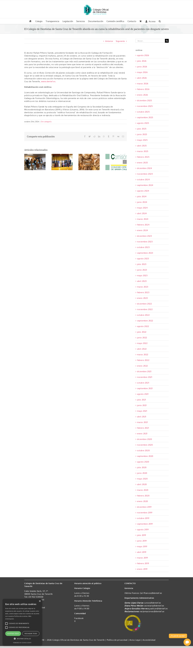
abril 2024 (142, 213)
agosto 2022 (143, 326)
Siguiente (120, 41)
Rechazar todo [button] (31, 633)
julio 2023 (141, 264)
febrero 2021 (143, 428)
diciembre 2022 (144, 303)
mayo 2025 (142, 140)
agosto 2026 (143, 55)
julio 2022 (141, 332)
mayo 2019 (142, 546)
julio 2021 (141, 399)
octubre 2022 (143, 315)
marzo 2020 (142, 490)
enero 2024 (142, 230)
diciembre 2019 (144, 507)
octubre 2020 (143, 450)
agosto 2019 (143, 529)
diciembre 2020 (144, 439)
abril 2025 (142, 145)
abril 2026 (142, 78)
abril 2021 (141, 416)
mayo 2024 (142, 208)
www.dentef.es (48, 81)
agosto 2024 (143, 191)
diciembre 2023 (144, 236)
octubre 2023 (143, 247)
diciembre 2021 (144, 371)
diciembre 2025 (144, 100)
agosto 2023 (143, 258)
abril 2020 (142, 484)
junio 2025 (142, 134)
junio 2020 (142, 473)
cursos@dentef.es (152, 603)
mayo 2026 (142, 72)
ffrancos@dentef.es (152, 593)
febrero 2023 (143, 292)
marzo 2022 (142, 354)
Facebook (79, 618)
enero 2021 (142, 433)
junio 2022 (142, 337)
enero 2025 (142, 162)
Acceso (152, 21)
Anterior (109, 41)
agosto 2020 (143, 462)
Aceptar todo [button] (13, 633)
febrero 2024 (143, 224)
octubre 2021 (143, 383)
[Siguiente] (125, 162)
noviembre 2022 (145, 309)
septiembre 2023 (145, 253)
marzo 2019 (142, 557)
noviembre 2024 (145, 174)
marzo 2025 (142, 151)
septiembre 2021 (145, 388)
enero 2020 (142, 501)
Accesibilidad (149, 640)
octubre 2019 (143, 518)
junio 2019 (142, 541)
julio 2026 (142, 61)
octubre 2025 (143, 112)
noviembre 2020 (145, 445)
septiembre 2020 (145, 456)
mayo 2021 (142, 411)
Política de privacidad (117, 640)
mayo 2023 (142, 275)
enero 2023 (142, 298)
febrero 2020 (143, 495)
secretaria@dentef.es (154, 605)
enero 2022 (142, 366)
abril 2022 (142, 349)
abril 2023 (142, 281)
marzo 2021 (142, 422)
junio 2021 (142, 405)
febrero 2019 (143, 563)
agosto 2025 (143, 123)
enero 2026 (142, 95)
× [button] (40, 601)
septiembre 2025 (145, 117)
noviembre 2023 (145, 241)
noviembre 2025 (145, 106)
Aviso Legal (135, 640)
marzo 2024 (142, 219)
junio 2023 (142, 270)
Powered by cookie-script (22, 643)
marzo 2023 (142, 287)
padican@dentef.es (158, 608)
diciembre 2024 (144, 168)
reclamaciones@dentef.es (152, 611)
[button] (160, 21)
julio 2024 (142, 196)
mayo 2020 (142, 478)
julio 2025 (142, 128)
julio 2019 (141, 535)
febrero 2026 (143, 89)
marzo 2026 (142, 83)
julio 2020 (142, 467)
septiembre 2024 (145, 185)
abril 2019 (141, 552)
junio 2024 (142, 202)
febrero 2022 (143, 360)
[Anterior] (26, 162)
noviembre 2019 (144, 512)
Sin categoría (46, 122)
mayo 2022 (142, 343)
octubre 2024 (143, 179)
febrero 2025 (143, 157)
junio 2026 (142, 66)
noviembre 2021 (144, 377)
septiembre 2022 (145, 320)
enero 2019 (142, 569)
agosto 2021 (143, 394)
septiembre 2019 (145, 524)
